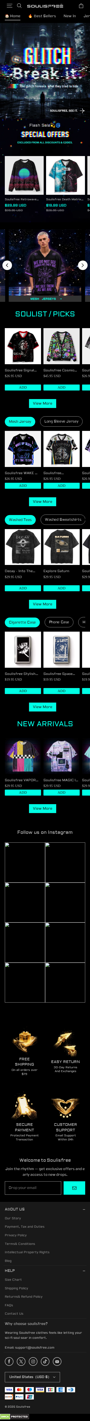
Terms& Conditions (20, 1244)
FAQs (9, 1305)
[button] (9, 6)
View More (42, 403)
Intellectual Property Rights (27, 1252)
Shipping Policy (16, 1288)
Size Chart (13, 1280)
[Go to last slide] (7, 265)
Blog (8, 1261)
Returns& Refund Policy (23, 1297)
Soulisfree (23, 1407)
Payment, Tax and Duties (24, 1227)
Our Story (13, 1218)
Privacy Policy (16, 1235)
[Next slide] (83, 265)
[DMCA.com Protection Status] (14, 1419)
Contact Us (14, 1314)
